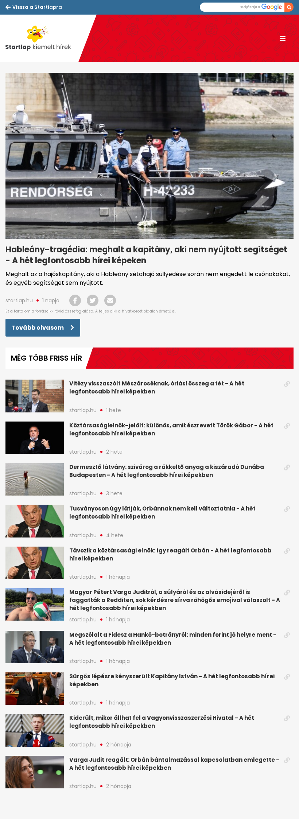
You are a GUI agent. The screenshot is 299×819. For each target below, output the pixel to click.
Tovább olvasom (38, 327)
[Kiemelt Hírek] (41, 38)
